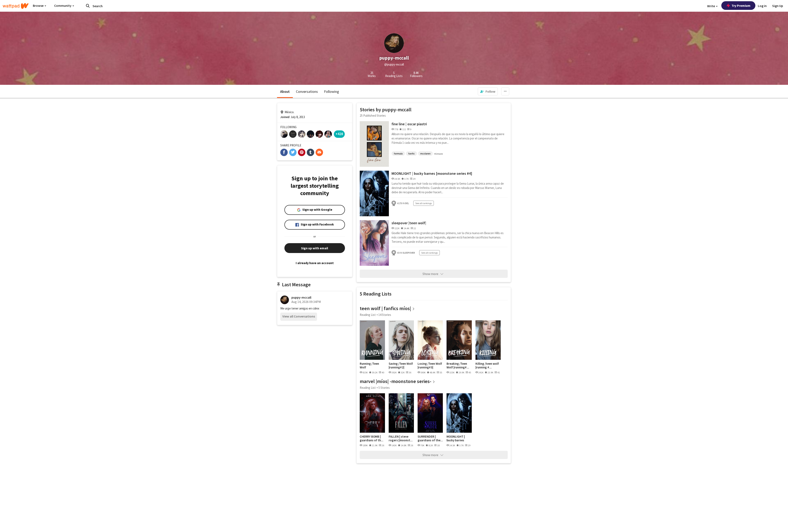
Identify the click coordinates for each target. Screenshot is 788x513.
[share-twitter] (293, 152)
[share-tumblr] (310, 152)
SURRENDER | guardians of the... (430, 438)
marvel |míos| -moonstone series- (395, 381)
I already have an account (315, 263)
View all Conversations (298, 316)
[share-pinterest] (301, 152)
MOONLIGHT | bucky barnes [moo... (456, 438)
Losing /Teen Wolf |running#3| (430, 365)
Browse (38, 5)
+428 (339, 133)
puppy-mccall (301, 297)
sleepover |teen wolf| (409, 223)
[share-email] (319, 152)
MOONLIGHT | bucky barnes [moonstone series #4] (432, 173)
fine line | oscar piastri (409, 124)
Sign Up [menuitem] (777, 6)
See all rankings (423, 203)
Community (63, 5)
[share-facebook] (284, 152)
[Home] (16, 6)
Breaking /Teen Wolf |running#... (458, 365)
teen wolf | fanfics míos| (385, 308)
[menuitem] (488, 91)
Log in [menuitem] (762, 6)
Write (711, 6)
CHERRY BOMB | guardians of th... (371, 438)
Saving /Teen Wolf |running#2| (401, 365)
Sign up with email (314, 248)
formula (398, 153)
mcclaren (425, 153)
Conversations (307, 91)
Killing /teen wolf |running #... (487, 365)
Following (331, 91)
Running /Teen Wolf (369, 365)
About (285, 91)
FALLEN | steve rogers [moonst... (401, 438)
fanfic (411, 153)
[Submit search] (88, 5)
